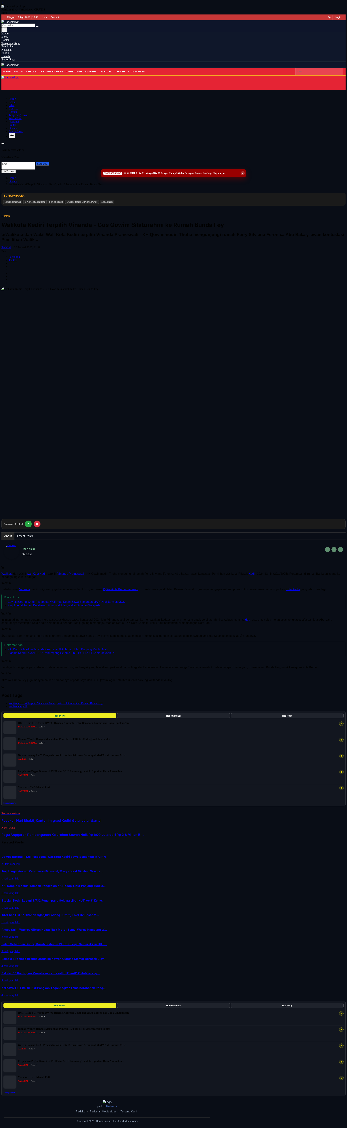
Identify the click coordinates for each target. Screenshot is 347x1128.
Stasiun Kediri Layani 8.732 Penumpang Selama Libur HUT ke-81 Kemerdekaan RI (61, 653)
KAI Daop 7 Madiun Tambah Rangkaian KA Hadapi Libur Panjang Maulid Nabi (58, 649)
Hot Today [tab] (287, 716)
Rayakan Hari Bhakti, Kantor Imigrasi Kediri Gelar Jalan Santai (51, 820)
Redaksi (6, 247)
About (8, 536)
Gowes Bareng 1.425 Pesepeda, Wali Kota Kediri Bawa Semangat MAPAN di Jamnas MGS (66, 601)
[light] (12, 135)
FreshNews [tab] (60, 716)
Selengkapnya (9, 803)
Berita (18, 71)
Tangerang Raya (51, 71)
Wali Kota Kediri (37, 573)
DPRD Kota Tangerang (35, 202)
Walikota (6, 573)
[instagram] (340, 549)
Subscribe (42, 164)
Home (7, 71)
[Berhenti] (37, 524)
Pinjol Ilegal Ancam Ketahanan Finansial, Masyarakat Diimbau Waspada (54, 605)
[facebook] (327, 549)
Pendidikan (74, 71)
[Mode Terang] (329, 17)
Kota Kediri (293, 589)
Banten (31, 71)
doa (247, 619)
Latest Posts (25, 536)
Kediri (252, 573)
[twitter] (334, 549)
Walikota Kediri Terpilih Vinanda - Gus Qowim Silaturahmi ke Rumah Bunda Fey (56, 703)
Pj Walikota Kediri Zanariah (120, 589)
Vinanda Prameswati (70, 573)
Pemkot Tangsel (56, 202)
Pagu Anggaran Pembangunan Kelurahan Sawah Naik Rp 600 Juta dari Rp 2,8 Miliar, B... (72, 835)
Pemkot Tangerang (13, 202)
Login (338, 17)
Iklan (44, 17)
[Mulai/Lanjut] (28, 524)
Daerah (120, 71)
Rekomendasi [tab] (173, 716)
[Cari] (37, 26)
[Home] (10, 64)
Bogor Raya (136, 71)
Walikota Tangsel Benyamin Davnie (82, 202)
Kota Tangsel (107, 202)
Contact (55, 17)
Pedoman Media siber (103, 1111)
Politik (106, 71)
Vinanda (24, 589)
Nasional (91, 71)
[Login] (7, 84)
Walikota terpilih (18, 706)
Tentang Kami (128, 1111)
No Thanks (8, 171)
